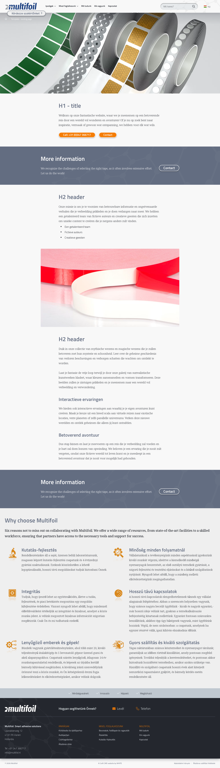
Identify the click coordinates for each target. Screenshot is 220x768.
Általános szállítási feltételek (204, 763)
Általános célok (65, 744)
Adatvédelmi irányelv (182, 763)
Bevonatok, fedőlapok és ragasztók (114, 730)
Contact (107, 135)
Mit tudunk (86, 6)
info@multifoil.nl (13, 752)
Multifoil (14, 763)
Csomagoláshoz (65, 739)
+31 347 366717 (17, 748)
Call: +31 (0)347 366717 (77, 135)
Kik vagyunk (99, 6)
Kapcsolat (112, 6)
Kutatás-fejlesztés (107, 739)
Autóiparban (64, 735)
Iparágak (49, 6)
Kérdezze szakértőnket (26, 13)
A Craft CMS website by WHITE (110, 763)
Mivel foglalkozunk (67, 6)
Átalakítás (103, 735)
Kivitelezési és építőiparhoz (70, 730)
